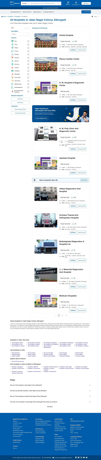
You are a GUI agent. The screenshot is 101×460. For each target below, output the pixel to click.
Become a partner (17, 426)
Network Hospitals (39, 442)
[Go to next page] (66, 315)
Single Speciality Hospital (20, 109)
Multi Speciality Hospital (20, 113)
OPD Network (20, 102)
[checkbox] (20, 41)
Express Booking (59, 430)
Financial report (17, 436)
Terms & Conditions (18, 434)
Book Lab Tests (58, 421)
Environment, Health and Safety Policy (22, 432)
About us (15, 421)
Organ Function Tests (60, 426)
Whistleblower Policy (18, 430)
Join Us (15, 448)
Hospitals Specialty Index (61, 442)
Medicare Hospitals (68, 296)
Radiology (57, 425)
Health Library (36, 11)
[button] (76, 458)
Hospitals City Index (59, 440)
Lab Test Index (58, 436)
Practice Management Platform (43, 421)
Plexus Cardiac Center (69, 59)
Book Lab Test (26, 11)
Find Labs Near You (60, 447)
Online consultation (40, 430)
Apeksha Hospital (67, 158)
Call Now (73, 50)
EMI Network (20, 98)
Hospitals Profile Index (60, 444)
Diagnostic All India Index (61, 449)
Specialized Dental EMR (41, 423)
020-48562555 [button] (47, 457)
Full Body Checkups (60, 423)
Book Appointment (15, 11)
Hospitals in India (39, 438)
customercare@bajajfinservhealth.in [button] (63, 457)
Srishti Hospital (66, 35)
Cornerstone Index (59, 438)
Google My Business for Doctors (43, 425)
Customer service (17, 423)
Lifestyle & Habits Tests (60, 428)
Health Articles (16, 442)
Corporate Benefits (48, 11)
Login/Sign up (86, 3)
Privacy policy (16, 428)
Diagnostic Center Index (61, 446)
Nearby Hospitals (39, 440)
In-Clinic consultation (40, 432)
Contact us (15, 425)
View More (50, 406)
